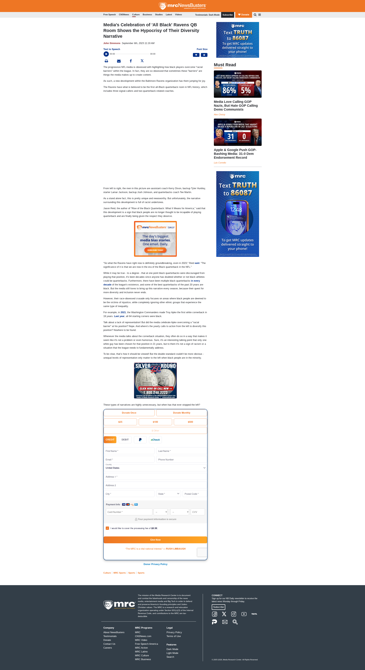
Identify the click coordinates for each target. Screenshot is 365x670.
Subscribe (228, 15)
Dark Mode (214, 15)
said (197, 263)
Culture (107, 573)
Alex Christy (219, 114)
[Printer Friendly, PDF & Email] (119, 61)
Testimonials (201, 15)
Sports (131, 573)
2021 (123, 312)
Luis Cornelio (220, 162)
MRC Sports (119, 573)
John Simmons (111, 43)
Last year (119, 316)
